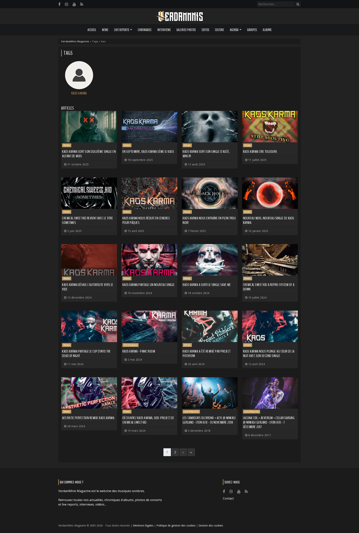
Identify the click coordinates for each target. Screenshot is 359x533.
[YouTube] (74, 4)
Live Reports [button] (121, 30)
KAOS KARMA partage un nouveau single (148, 284)
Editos (205, 30)
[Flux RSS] (81, 4)
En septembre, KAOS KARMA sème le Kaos (148, 151)
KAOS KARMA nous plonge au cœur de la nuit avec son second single (268, 353)
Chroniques (144, 30)
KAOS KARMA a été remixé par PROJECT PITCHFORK (207, 353)
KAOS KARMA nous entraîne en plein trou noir (209, 220)
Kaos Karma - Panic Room (138, 351)
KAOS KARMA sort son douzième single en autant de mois (89, 154)
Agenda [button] (234, 30)
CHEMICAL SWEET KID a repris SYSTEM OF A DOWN (268, 287)
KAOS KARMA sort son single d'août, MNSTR (206, 154)
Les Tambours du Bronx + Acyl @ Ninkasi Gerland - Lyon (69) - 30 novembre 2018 (209, 420)
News (105, 30)
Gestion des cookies (211, 525)
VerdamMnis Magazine (75, 41)
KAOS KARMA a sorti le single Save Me (207, 284)
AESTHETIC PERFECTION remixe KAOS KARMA (88, 417)
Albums (267, 30)
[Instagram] (66, 4)
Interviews (164, 30)
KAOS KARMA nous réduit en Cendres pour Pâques (146, 220)
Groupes (252, 30)
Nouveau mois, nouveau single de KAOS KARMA (268, 220)
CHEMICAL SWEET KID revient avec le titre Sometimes (87, 220)
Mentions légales (143, 525)
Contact (228, 498)
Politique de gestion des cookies (176, 525)
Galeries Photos (186, 30)
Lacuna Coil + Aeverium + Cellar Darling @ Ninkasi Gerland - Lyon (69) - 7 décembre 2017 (269, 422)
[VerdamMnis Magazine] (179, 16)
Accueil (92, 30)
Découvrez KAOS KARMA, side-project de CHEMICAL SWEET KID (148, 420)
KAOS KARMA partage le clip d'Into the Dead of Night (86, 353)
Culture (219, 30)
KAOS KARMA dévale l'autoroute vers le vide (87, 287)
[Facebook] (59, 4)
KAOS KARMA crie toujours (260, 151)
